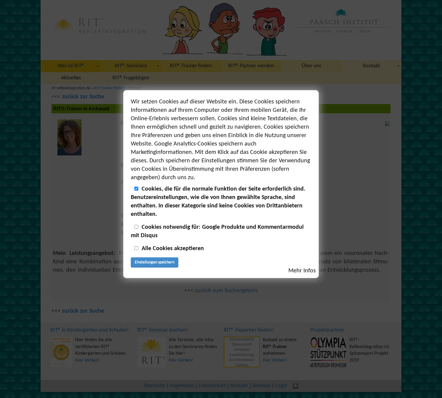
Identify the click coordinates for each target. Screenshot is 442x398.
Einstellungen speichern (154, 262)
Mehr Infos (302, 271)
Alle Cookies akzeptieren (173, 249)
